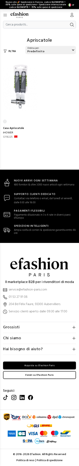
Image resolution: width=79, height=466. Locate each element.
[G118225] (20, 85)
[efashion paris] (22, 15)
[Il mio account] (72, 15)
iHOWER (8, 133)
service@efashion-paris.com (28, 290)
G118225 (8, 137)
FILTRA (12, 51)
